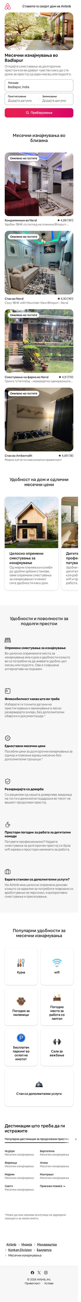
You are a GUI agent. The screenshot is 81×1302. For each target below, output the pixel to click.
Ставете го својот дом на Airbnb (46, 6)
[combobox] (39, 87)
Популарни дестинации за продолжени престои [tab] (37, 1139)
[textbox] (22, 100)
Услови (48, 1283)
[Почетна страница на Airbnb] (8, 6)
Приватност (32, 1283)
